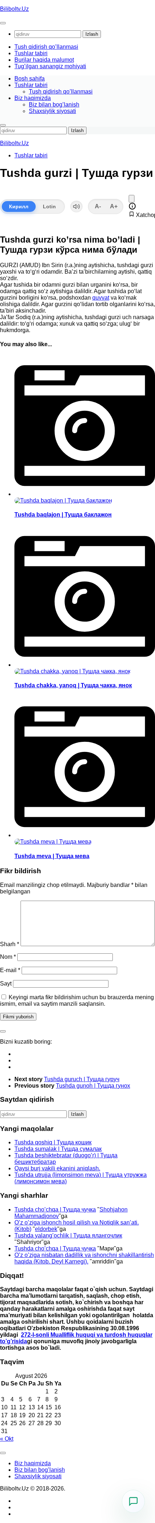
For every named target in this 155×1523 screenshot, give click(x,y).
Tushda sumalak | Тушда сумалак (58, 1149)
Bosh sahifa (29, 78)
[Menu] (3, 23)
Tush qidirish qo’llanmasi (46, 47)
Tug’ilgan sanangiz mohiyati (50, 66)
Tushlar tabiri (31, 53)
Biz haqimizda (32, 98)
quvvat (100, 298)
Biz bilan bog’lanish (54, 104)
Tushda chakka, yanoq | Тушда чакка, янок (73, 685)
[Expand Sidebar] (3, 1031)
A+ (114, 206)
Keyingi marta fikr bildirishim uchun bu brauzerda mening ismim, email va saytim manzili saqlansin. (77, 1000)
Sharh (9, 944)
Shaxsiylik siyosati (52, 111)
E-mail (10, 970)
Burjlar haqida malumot (44, 60)
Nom (8, 957)
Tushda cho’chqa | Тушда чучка (55, 1209)
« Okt (6, 1439)
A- (98, 206)
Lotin (49, 206)
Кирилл (18, 206)
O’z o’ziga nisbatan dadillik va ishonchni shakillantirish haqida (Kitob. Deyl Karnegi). (84, 1258)
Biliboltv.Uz (14, 9)
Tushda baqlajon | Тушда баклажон (63, 515)
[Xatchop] (131, 199)
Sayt (6, 983)
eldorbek (46, 1229)
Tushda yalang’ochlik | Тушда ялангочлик (68, 1235)
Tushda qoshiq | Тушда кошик (53, 1142)
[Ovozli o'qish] (76, 206)
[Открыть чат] (133, 1501)
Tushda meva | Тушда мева (51, 856)
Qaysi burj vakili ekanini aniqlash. (57, 1168)
